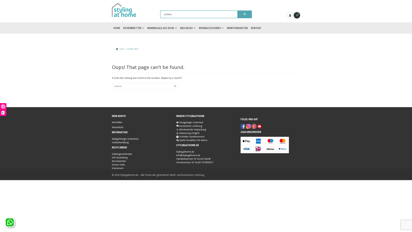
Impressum (118, 168)
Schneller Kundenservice (191, 136)
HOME (116, 28)
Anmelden (117, 122)
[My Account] (290, 15)
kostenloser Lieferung (190, 125)
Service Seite (118, 164)
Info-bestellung (119, 157)
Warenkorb (117, 127)
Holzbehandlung (120, 142)
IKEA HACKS (186, 28)
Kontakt (256, 28)
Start (121, 48)
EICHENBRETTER (132, 28)
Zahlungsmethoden (122, 153)
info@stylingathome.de (188, 155)
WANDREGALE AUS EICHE (160, 28)
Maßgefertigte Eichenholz (125, 138)
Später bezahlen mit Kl (191, 140)
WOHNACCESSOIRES (210, 28)
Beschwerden (119, 161)
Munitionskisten (237, 28)
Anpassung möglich (189, 133)
